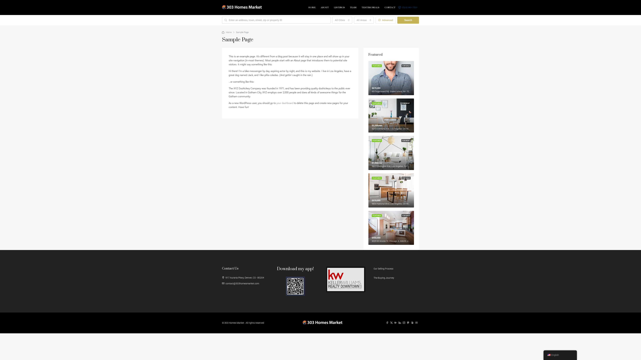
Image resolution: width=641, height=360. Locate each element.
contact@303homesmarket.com (242, 283)
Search (408, 20)
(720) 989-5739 (409, 7)
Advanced (387, 20)
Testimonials (370, 7)
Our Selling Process (383, 268)
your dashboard (284, 103)
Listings (339, 7)
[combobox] (342, 20)
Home (312, 7)
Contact (389, 7)
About (325, 7)
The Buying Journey (384, 277)
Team (353, 7)
